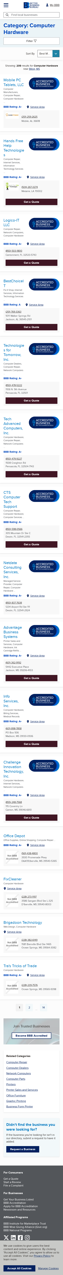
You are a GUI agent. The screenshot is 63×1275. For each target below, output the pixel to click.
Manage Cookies (48, 1268)
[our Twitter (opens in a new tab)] (6, 1239)
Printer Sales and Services (22, 1090)
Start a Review (12, 1182)
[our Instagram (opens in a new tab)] (27, 1239)
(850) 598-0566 (14, 529)
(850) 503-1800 (14, 250)
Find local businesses (24, 15)
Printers (11, 1084)
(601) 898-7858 (14, 728)
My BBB (54, 5)
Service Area (37, 107)
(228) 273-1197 (29, 896)
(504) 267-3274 (30, 187)
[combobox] (48, 53)
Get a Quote (31, 202)
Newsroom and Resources (19, 1210)
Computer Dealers (17, 1068)
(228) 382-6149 (29, 940)
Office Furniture (16, 1095)
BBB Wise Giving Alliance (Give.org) (25, 1227)
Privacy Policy (42, 1256)
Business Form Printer (19, 1106)
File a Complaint (13, 1185)
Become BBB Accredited (31, 1036)
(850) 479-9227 (14, 458)
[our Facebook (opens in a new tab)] (20, 1239)
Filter (29, 41)
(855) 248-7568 (14, 802)
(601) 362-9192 (13, 662)
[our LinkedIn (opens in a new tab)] (13, 1239)
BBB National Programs (18, 1230)
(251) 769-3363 (13, 311)
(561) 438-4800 (30, 853)
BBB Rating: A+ (13, 845)
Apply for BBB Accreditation (21, 1206)
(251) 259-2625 (29, 116)
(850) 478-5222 (14, 385)
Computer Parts (15, 1079)
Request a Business (22, 1149)
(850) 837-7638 (14, 602)
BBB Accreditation (15, 1203)
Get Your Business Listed (19, 1199)
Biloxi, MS (34, 69)
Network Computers (18, 1073)
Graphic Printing (16, 1101)
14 (44, 1008)
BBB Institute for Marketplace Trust (25, 1224)
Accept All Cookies (19, 1268)
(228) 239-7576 (30, 985)
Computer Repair (16, 1062)
